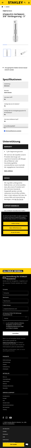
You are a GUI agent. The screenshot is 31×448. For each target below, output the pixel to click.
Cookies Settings (15, 223)
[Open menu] (2, 2)
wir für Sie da (19, 199)
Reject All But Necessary (16, 227)
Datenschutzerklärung (9, 342)
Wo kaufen (13, 444)
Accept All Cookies (15, 232)
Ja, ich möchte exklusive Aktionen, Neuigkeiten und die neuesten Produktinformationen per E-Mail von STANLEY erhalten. (15, 325)
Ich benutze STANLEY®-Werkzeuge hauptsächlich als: (12, 314)
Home (2, 7)
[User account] (29, 2)
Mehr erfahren (8, 171)
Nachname (6, 297)
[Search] (25, 2)
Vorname (5, 289)
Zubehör (7, 6)
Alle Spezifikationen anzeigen (13, 131)
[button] (3, 418)
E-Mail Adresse (7, 305)
